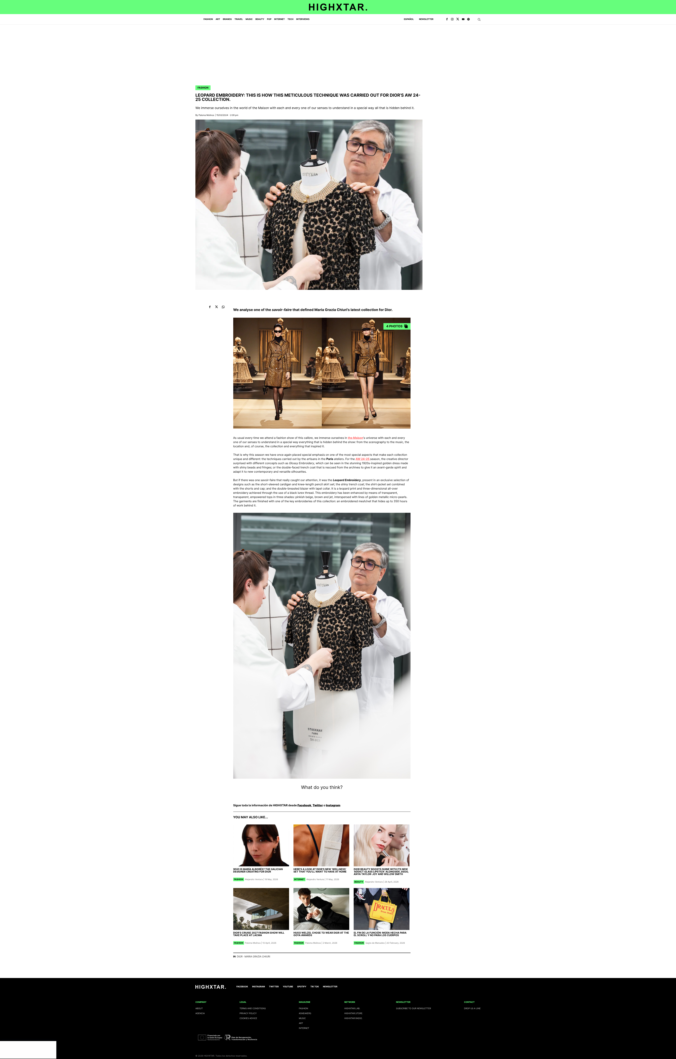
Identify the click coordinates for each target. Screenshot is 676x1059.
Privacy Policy (248, 1013)
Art (301, 1023)
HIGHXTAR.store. (353, 1013)
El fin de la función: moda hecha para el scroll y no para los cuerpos (380, 934)
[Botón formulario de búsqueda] (479, 19)
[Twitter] (457, 19)
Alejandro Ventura (254, 879)
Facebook (304, 805)
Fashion (203, 87)
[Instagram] (452, 19)
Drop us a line (472, 1008)
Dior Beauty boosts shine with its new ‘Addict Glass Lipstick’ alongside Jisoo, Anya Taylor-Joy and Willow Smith (381, 872)
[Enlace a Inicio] (210, 988)
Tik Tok (314, 986)
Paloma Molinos (206, 115)
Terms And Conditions (253, 1008)
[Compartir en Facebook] (210, 306)
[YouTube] (463, 19)
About (199, 1008)
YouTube (288, 986)
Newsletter (426, 19)
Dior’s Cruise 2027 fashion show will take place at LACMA (258, 934)
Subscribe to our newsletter (413, 1008)
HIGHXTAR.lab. (352, 1008)
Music (302, 1018)
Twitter (318, 805)
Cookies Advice (248, 1018)
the (355, 438)
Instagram (333, 805)
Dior (239, 956)
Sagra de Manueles (375, 943)
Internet (299, 879)
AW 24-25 (363, 459)
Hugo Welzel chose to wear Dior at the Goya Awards (321, 934)
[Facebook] (447, 19)
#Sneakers (305, 1013)
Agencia (200, 1013)
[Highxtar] (338, 7)
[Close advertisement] (52, 1044)
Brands (227, 19)
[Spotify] (468, 19)
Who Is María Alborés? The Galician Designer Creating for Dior (258, 870)
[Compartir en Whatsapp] (223, 306)
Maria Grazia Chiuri (257, 956)
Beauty (358, 881)
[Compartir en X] (216, 306)
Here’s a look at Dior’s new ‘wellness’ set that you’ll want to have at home (319, 870)
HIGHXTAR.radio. (353, 1018)
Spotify (301, 986)
